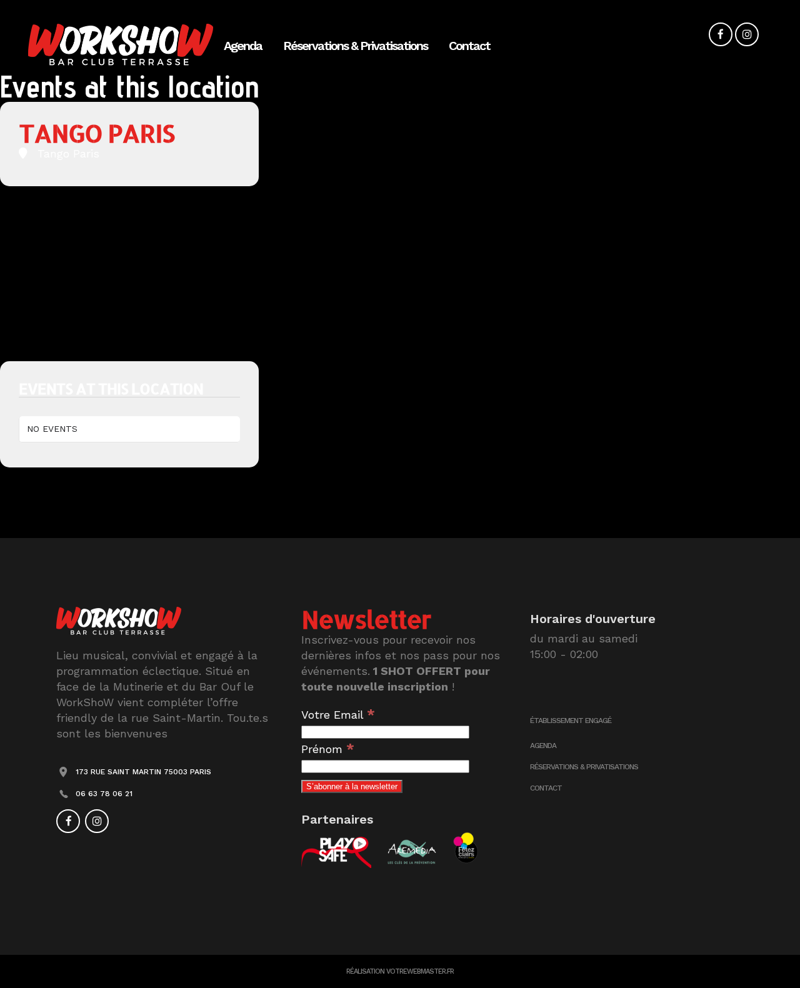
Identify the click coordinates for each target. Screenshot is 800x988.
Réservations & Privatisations (584, 766)
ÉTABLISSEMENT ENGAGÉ (570, 720)
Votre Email (338, 714)
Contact (546, 788)
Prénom (327, 749)
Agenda (543, 745)
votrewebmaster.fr (420, 971)
